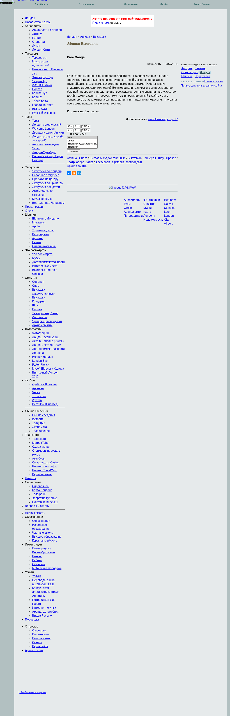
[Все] (82, 137)
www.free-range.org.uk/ (163, 119)
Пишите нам (100, 22)
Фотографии (130, 4)
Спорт (83, 158)
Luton (167, 211)
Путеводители (86, 4)
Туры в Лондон (202, 4)
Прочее (171, 158)
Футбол (164, 4)
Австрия (186, 68)
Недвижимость (153, 219)
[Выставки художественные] (82, 143)
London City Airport (169, 219)
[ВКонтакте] (69, 173)
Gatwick (169, 203)
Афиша (85, 36)
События (149, 203)
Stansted (169, 207)
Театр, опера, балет (80, 162)
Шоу (161, 158)
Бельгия (200, 68)
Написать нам (213, 81)
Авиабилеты (41, 4)
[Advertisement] (28, 672)
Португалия (202, 76)
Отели (128, 207)
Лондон (72, 36)
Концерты (149, 158)
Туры (127, 203)
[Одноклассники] (74, 173)
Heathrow (170, 199)
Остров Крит (189, 72)
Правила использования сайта (201, 85)
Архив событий (77, 165)
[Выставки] (82, 146)
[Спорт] (82, 140)
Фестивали (102, 162)
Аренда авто (132, 211)
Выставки (99, 36)
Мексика (186, 76)
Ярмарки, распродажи (127, 162)
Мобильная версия (33, 692)
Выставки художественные (107, 158)
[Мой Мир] (79, 173)
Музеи (147, 207)
